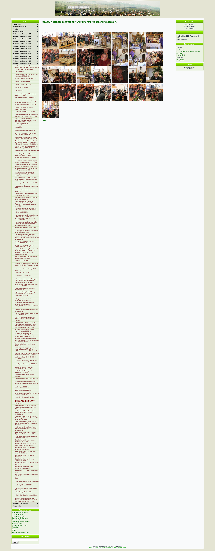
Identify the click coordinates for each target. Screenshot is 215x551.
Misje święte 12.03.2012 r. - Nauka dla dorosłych (26, 475)
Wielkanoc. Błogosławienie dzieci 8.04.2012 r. (25, 357)
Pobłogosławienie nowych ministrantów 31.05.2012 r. (23, 299)
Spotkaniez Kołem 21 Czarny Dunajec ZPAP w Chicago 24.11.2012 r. (27, 147)
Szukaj (15, 542)
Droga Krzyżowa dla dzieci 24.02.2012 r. (27, 482)
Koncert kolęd (19, 71)
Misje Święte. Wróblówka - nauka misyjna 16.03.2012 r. (25, 440)
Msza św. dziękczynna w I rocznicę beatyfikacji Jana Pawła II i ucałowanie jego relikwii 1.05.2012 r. (27, 340)
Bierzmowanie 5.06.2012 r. (23, 276)
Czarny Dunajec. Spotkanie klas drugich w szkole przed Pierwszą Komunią (25, 318)
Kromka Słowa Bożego (19, 525)
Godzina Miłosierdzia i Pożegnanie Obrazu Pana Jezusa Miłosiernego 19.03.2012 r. (25, 407)
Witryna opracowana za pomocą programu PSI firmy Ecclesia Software (107, 547)
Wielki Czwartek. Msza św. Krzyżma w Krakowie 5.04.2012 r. (27, 394)
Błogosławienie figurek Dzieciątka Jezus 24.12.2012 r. (25, 94)
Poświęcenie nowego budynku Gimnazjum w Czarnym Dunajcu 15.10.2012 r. (25, 173)
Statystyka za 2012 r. (21, 87)
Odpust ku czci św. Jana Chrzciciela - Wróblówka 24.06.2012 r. (26, 257)
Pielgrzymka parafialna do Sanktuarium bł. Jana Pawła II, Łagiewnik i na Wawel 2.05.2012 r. (25, 335)
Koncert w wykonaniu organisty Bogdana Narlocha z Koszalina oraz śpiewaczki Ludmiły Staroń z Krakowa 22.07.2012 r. (27, 237)
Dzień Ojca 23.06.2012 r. (22, 260)
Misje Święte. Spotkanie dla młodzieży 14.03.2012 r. (27, 463)
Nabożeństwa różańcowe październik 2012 (26, 186)
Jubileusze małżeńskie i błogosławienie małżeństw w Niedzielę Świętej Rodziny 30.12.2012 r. (27, 67)
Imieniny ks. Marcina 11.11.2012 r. (25, 157)
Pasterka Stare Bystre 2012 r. (24, 84)
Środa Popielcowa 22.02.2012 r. (24, 485)
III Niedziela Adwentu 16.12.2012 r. (25, 104)
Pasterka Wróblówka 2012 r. (23, 81)
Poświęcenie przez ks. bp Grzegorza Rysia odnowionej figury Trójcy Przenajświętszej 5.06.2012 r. (26, 280)
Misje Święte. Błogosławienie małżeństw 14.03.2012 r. (24, 467)
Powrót (44, 120)
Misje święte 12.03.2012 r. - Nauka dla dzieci (26, 471)
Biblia (14, 531)
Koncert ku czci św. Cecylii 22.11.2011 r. (27, 150)
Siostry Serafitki (17, 514)
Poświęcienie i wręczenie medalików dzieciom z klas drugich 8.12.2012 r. (26, 115)
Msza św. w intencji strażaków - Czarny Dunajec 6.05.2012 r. (24, 330)
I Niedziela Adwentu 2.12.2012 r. (25, 130)
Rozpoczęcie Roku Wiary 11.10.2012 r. (27, 183)
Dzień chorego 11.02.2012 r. (23, 492)
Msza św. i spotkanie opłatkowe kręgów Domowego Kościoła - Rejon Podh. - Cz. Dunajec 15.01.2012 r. (26, 499)
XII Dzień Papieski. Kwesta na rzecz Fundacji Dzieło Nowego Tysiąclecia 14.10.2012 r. (26, 179)
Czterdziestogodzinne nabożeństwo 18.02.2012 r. (26, 488)
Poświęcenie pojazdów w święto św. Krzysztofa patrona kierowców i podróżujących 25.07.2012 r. (26, 223)
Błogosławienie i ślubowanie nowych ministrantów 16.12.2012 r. (26, 101)
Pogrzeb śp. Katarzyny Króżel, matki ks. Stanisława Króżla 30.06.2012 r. (26, 249)
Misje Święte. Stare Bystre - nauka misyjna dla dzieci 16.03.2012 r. (25, 444)
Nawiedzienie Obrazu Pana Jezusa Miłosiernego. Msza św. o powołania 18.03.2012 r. (26, 423)
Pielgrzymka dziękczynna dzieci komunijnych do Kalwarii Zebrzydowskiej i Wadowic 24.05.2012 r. (27, 305)
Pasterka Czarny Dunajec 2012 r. (25, 78)
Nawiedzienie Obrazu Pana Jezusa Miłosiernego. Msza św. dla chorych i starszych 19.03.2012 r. (26, 418)
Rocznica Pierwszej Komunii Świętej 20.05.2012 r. (26, 310)
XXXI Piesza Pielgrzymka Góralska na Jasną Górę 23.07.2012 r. (27, 231)
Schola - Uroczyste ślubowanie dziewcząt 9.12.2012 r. (24, 108)
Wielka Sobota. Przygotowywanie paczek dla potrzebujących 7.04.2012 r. (26, 383)
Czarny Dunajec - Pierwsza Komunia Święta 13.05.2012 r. (26, 314)
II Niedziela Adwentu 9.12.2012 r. (25, 111)
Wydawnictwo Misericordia (20, 512)
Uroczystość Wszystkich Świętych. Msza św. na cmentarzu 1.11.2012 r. (26, 165)
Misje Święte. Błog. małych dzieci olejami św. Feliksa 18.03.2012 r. (25, 433)
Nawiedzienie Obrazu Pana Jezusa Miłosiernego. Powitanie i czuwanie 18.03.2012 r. (26, 428)
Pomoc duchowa (17, 523)
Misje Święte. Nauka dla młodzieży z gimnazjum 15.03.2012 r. (26, 448)
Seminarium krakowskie (20, 518)
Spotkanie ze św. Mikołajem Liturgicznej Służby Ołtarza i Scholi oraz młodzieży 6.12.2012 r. (25, 120)
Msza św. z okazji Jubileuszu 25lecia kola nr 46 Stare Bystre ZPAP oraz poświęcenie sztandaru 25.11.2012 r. (26, 142)
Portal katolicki (17, 520)
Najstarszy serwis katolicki (21, 521)
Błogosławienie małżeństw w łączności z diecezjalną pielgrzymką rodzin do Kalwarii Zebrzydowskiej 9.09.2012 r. (26, 204)
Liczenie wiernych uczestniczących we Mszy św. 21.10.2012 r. (26, 169)
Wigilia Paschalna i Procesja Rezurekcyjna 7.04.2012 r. (23, 367)
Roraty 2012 (18, 127)
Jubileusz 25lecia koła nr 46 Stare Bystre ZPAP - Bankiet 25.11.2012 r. (26, 137)
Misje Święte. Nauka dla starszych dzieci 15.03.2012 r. (25, 452)
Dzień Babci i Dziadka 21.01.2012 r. (26, 495)
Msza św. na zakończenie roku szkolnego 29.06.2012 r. (24, 253)
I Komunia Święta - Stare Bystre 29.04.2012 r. (25, 344)
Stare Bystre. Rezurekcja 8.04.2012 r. (26, 364)
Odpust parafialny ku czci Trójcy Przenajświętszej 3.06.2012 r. (25, 292)
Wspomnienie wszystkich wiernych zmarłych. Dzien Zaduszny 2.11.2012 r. (27, 161)
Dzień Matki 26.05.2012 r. (22, 296)
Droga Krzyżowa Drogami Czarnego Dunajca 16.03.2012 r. (26, 437)
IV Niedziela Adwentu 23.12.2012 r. (25, 98)
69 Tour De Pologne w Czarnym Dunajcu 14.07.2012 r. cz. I (24, 246)
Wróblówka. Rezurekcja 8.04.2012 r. (26, 361)
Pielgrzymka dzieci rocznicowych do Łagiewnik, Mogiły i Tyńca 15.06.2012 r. (26, 265)
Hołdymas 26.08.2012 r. (22, 212)
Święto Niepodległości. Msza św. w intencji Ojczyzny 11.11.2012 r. (25, 154)
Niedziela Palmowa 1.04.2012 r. (24, 397)
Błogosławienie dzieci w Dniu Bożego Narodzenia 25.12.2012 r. (26, 75)
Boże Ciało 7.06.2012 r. (22, 272)
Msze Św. (15, 527)
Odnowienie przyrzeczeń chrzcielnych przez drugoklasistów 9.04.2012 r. (27, 354)
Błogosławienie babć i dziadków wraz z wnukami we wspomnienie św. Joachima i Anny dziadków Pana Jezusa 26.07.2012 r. (26, 217)
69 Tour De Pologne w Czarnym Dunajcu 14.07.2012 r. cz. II (24, 242)
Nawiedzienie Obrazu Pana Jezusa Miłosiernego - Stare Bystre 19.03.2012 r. (25, 412)
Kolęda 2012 (19, 91)
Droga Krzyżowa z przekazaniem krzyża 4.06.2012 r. (25, 288)
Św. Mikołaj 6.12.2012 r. (22, 124)
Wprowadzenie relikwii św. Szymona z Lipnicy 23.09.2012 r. (26, 198)
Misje (16, 478)
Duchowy (15, 529)
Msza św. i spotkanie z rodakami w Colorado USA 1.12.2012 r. (25, 134)
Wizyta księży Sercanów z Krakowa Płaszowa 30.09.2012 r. (26, 194)
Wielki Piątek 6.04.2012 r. (22, 387)
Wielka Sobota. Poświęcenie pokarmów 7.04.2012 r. (23, 371)
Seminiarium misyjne (19, 516)
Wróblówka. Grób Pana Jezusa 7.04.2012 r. (24, 375)
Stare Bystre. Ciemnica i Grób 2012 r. (26, 378)
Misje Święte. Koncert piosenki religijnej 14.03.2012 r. (24, 459)
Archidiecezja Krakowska (20, 532)
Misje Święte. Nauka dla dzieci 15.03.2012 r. (24, 456)
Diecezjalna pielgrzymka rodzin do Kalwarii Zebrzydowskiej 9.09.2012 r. (26, 209)
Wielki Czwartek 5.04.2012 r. (23, 390)
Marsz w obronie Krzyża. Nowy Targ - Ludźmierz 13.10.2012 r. (26, 285)
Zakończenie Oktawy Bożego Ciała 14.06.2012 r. (26, 269)
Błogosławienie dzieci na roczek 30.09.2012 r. (25, 190)
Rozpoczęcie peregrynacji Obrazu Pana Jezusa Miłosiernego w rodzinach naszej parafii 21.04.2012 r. (26, 349)
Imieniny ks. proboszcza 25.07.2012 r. (26, 227)
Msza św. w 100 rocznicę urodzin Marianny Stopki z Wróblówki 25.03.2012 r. (25, 401)
